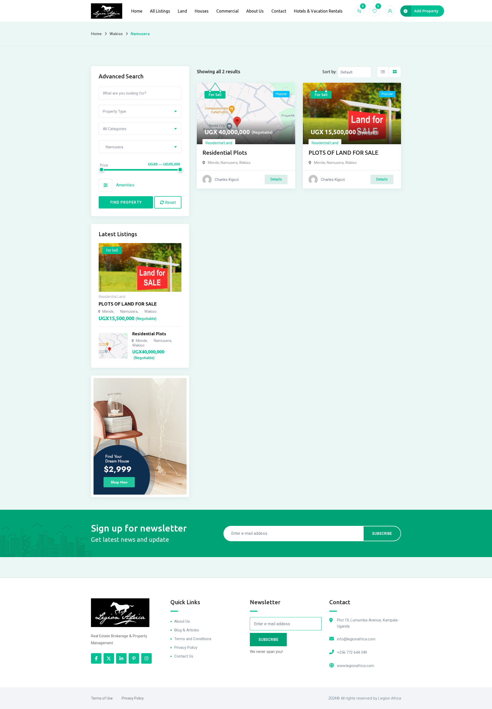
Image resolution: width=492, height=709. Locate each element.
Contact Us (183, 656)
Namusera (229, 163)
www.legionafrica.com (355, 665)
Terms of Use (102, 698)
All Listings (160, 11)
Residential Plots (224, 152)
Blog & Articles (186, 630)
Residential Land (219, 143)
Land (182, 11)
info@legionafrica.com (356, 639)
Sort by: (329, 71)
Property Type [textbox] (114, 111)
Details (276, 179)
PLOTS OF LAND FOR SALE (343, 152)
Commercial (227, 11)
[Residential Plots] (113, 346)
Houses (202, 11)
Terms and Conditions (192, 639)
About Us (255, 11)
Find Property (126, 202)
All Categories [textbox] (114, 129)
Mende (213, 163)
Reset (170, 202)
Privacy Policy (185, 647)
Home (136, 11)
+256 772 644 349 (352, 652)
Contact (278, 11)
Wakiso (116, 34)
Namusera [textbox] (113, 147)
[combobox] (140, 111)
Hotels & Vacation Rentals (318, 11)
